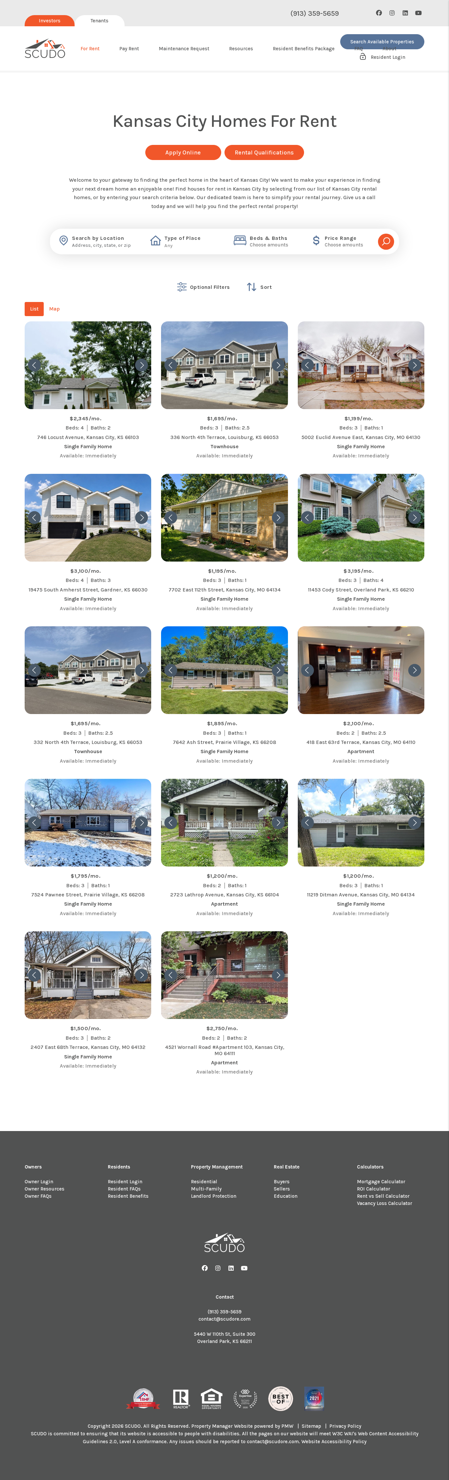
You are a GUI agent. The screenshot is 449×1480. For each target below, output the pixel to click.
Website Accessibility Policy (333, 1442)
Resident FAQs (124, 1189)
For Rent (90, 49)
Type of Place (182, 238)
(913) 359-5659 (314, 13)
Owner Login (39, 1182)
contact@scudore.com (224, 1319)
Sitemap (311, 1426)
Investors (49, 21)
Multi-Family (206, 1189)
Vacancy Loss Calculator (384, 1203)
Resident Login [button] (387, 57)
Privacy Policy (345, 1426)
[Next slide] (141, 365)
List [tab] (34, 309)
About (389, 49)
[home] (45, 48)
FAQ (358, 49)
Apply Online (183, 152)
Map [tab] (54, 309)
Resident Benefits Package (304, 49)
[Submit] (386, 242)
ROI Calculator (373, 1189)
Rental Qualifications (264, 152)
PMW (287, 1426)
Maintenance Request (184, 49)
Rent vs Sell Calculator (383, 1196)
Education (285, 1196)
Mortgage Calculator (381, 1182)
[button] (379, 13)
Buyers (282, 1182)
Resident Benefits (128, 1196)
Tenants (99, 21)
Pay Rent (129, 49)
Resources (241, 49)
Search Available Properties (382, 42)
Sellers (282, 1189)
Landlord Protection (213, 1196)
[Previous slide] (34, 365)
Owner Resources (44, 1189)
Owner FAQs (38, 1196)
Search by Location (98, 238)
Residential (204, 1182)
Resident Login (125, 1182)
